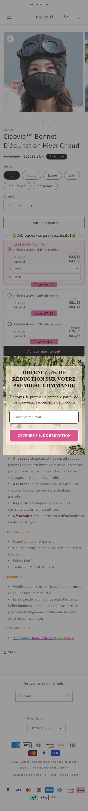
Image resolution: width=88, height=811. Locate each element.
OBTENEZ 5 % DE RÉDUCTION (44, 435)
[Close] (79, 361)
